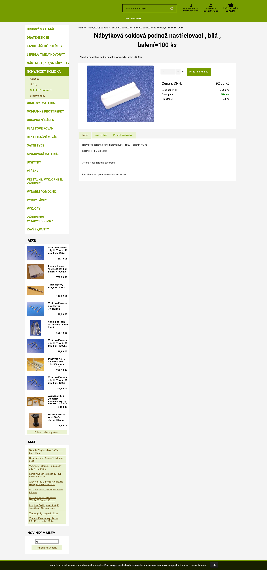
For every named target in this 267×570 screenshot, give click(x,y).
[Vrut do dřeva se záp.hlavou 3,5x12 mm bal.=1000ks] (35, 309)
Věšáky (32, 171)
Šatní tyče (35, 145)
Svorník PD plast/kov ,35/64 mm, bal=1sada (46, 451)
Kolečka (34, 78)
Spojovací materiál (43, 154)
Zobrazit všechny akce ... (47, 432)
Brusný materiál (41, 29)
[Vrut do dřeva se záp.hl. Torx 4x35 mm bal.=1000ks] (35, 346)
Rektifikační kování (42, 137)
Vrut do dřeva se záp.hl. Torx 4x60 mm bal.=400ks (57, 380)
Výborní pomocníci (42, 192)
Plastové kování (40, 128)
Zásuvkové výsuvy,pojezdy (40, 219)
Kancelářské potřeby (44, 46)
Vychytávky (37, 200)
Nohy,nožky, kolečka (44, 71)
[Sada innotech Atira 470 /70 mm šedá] (35, 328)
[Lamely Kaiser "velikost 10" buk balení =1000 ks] (35, 272)
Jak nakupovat (133, 18)
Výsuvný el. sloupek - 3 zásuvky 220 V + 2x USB (45, 467)
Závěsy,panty (38, 229)
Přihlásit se (211, 8)
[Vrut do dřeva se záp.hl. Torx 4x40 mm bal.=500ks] (35, 253)
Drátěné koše (38, 37)
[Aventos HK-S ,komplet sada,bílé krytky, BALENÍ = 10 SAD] (35, 402)
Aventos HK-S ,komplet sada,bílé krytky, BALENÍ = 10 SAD (57, 399)
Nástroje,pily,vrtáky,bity (48, 63)
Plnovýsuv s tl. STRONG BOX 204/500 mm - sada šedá (56, 362)
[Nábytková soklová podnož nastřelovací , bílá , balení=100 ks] (120, 94)
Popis (85, 135)
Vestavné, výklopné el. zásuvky (45, 181)
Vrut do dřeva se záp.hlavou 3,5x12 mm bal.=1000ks (57, 306)
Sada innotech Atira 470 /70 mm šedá (58, 324)
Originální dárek (40, 120)
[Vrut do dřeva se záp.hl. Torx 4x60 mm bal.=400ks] (35, 383)
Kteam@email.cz (190, 11)
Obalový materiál (41, 103)
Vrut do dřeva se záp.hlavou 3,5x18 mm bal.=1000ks (43, 520)
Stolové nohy (37, 95)
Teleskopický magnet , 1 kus (56, 286)
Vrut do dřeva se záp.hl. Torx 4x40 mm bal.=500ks (57, 250)
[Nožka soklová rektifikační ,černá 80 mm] (35, 420)
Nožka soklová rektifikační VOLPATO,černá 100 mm (42, 499)
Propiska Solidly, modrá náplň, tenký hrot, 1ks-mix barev (44, 507)
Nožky (33, 84)
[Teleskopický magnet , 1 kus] (35, 290)
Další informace (199, 565)
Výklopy (33, 209)
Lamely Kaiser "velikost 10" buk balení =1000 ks (57, 269)
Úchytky (34, 162)
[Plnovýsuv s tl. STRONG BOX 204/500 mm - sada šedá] (35, 365)
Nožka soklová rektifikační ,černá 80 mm (56, 417)
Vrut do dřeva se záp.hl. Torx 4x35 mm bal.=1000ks (57, 343)
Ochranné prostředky (45, 111)
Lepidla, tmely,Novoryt (46, 54)
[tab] (85, 135)
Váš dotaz (101, 135)
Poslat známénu (123, 135)
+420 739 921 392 (191, 8)
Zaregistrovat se (210, 11)
